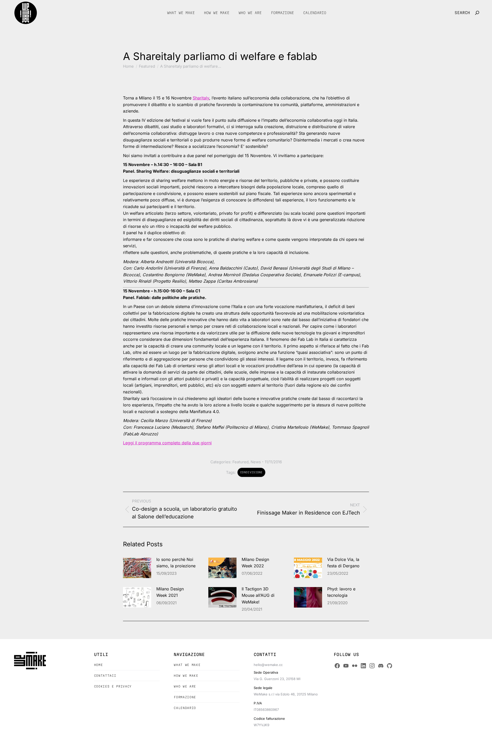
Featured (240, 461)
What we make (187, 664)
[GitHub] (389, 665)
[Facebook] (337, 665)
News (256, 461)
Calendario (185, 708)
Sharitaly (201, 97)
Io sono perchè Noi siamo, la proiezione (176, 563)
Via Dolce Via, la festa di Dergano (343, 563)
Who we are (185, 686)
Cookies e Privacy (113, 686)
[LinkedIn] (363, 665)
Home (98, 664)
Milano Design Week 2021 (170, 592)
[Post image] (137, 568)
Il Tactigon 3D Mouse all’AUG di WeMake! (258, 595)
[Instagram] (372, 665)
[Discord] (380, 665)
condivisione (251, 472)
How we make (186, 675)
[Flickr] (354, 665)
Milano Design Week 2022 (255, 563)
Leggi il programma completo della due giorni (167, 442)
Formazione (185, 697)
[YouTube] (346, 665)
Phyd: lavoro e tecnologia (341, 592)
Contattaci (105, 675)
